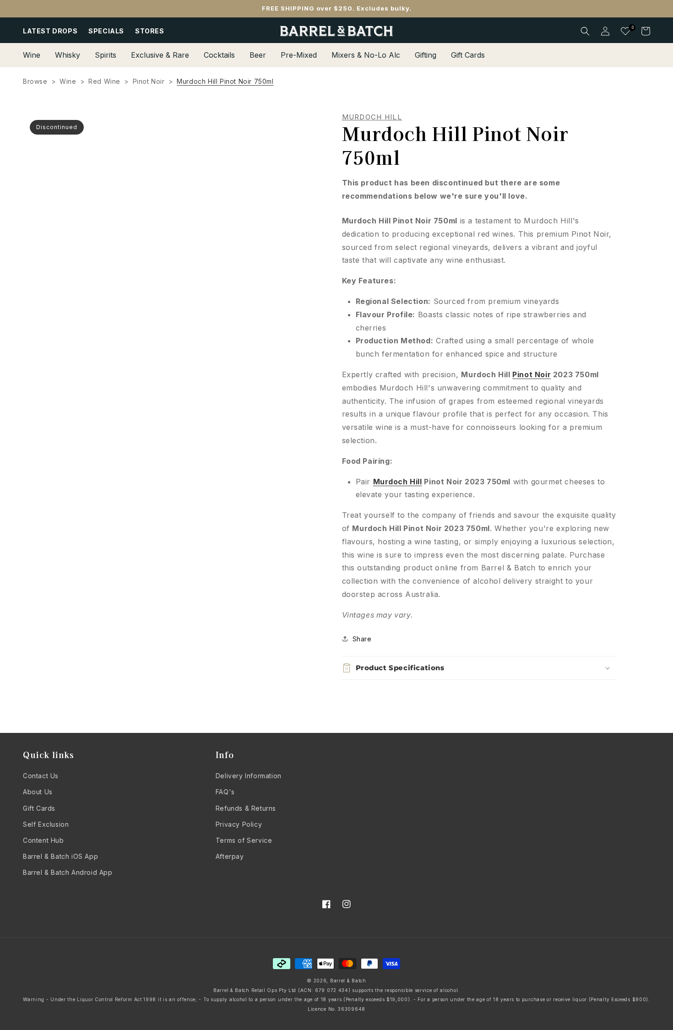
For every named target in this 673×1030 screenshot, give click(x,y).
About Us (38, 792)
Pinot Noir (149, 81)
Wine (68, 81)
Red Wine (104, 81)
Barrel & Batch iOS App (60, 856)
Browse (35, 81)
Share (362, 639)
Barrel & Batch (348, 980)
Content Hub (43, 840)
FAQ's (225, 792)
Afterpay (230, 856)
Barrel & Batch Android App (68, 872)
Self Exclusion (46, 824)
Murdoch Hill (372, 117)
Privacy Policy (239, 824)
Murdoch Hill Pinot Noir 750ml (225, 81)
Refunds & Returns (246, 808)
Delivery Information (249, 776)
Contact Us (41, 776)
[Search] (585, 31)
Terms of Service (244, 840)
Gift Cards (39, 808)
